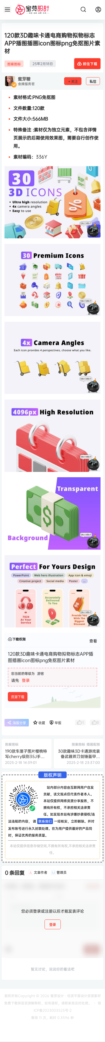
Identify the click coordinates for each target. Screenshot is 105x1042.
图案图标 (14, 64)
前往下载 (90, 64)
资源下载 (17, 697)
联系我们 (45, 821)
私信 (93, 81)
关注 (74, 81)
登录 (26, 680)
